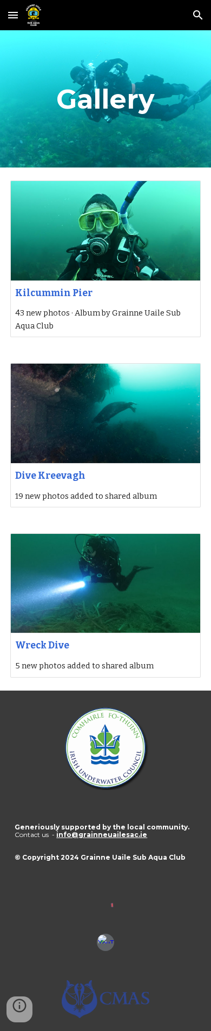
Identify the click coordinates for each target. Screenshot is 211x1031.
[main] (105, 98)
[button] (13, 15)
